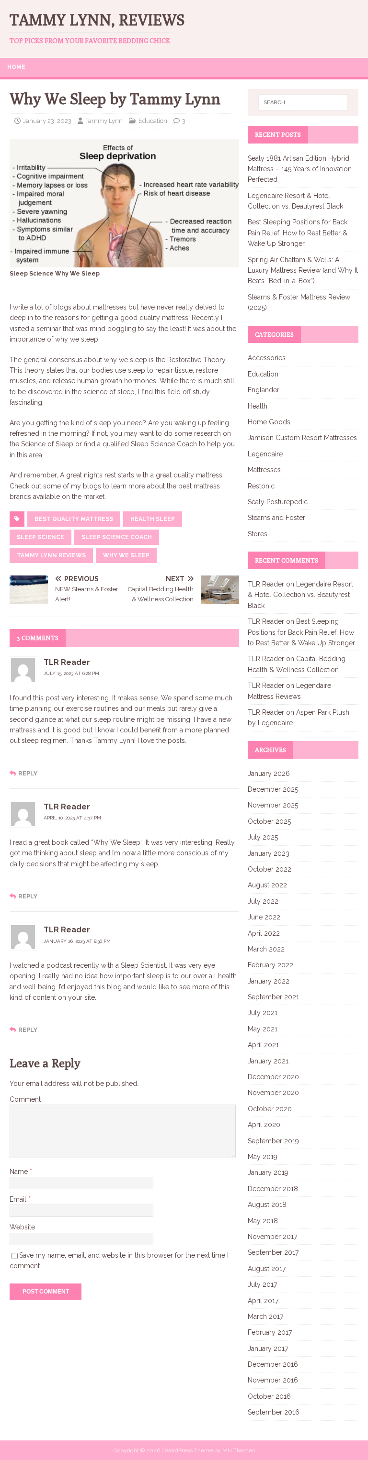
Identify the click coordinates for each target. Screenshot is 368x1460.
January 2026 (269, 773)
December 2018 (273, 1189)
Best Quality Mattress (73, 519)
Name (20, 1171)
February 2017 (270, 1332)
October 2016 (269, 1396)
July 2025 (263, 837)
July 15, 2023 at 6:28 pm (71, 673)
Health (257, 406)
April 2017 (263, 1301)
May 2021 (262, 1029)
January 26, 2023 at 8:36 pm (77, 941)
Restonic (261, 486)
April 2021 (263, 1045)
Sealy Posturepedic (278, 502)
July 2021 (262, 1013)
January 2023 (268, 853)
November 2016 (273, 1380)
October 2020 (270, 1109)
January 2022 (268, 981)
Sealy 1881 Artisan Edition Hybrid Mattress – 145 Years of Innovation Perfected (300, 169)
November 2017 (272, 1236)
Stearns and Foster (276, 517)
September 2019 (273, 1141)
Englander (263, 390)
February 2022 (270, 965)
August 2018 (267, 1204)
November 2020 (273, 1092)
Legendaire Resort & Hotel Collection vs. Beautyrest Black (300, 594)
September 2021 (273, 997)
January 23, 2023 (47, 120)
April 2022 (264, 933)
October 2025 (269, 821)
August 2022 (267, 885)
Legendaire (265, 454)
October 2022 (269, 869)
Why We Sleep (126, 555)
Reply (27, 773)
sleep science (40, 537)
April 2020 (264, 1124)
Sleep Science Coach (116, 537)
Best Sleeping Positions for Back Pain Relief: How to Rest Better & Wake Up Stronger (297, 232)
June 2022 (264, 917)
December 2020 (273, 1077)
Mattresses (264, 470)
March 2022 (266, 949)
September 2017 (273, 1252)
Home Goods (269, 422)
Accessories (267, 358)
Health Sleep (152, 519)
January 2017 (268, 1348)
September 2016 (273, 1412)
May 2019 (262, 1157)
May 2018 (263, 1221)
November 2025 (273, 805)
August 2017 (267, 1268)
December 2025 (273, 789)
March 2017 (265, 1316)
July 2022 (263, 901)
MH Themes (238, 1450)
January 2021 (268, 1061)
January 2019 (268, 1172)
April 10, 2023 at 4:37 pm (72, 817)
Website (22, 1227)
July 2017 (262, 1284)
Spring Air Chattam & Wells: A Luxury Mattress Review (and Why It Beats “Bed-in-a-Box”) (303, 270)
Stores (257, 534)
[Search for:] (303, 102)
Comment (25, 1099)
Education (152, 120)
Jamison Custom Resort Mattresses (302, 438)
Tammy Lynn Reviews (51, 555)
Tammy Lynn (104, 120)
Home (16, 67)
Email (19, 1199)
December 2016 (273, 1364)
